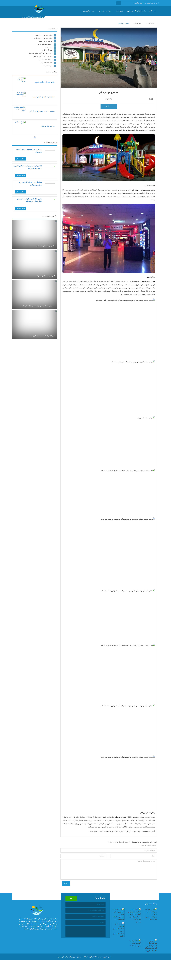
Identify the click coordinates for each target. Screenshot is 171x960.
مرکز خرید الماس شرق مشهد (44, 97)
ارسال (66, 883)
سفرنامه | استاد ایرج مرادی (43, 56)
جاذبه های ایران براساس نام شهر (136, 11)
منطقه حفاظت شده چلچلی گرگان (42, 111)
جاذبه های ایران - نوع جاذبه (43, 38)
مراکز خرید (48, 47)
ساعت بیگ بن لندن (48, 126)
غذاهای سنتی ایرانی (45, 59)
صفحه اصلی (152, 11)
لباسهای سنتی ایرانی (45, 62)
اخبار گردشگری (47, 50)
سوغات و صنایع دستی (105, 11)
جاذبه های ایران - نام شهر (43, 35)
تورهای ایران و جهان (89, 11)
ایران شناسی (119, 11)
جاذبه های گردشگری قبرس (45, 82)
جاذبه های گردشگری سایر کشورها (40, 53)
